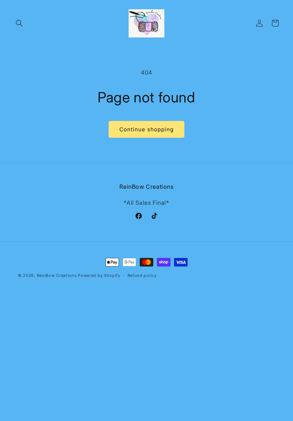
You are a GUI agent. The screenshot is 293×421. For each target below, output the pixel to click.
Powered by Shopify (99, 275)
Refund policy (142, 275)
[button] (19, 23)
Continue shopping (146, 129)
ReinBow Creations (57, 275)
